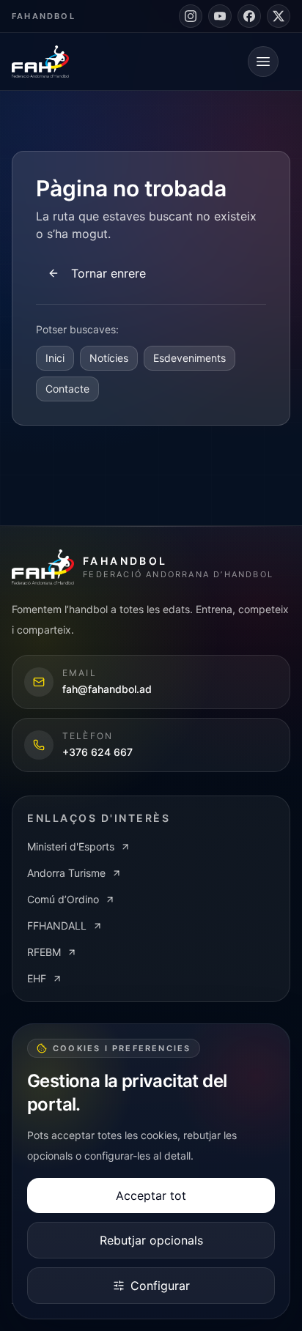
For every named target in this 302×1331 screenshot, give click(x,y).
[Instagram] (190, 16)
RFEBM (44, 952)
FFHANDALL (56, 925)
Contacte (67, 388)
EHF (36, 978)
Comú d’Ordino (63, 899)
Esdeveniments (189, 358)
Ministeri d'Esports (70, 846)
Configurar (160, 1285)
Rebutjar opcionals (151, 1240)
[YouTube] (220, 16)
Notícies (108, 358)
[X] (278, 16)
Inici (55, 358)
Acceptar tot (151, 1195)
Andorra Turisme (66, 873)
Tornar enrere (108, 273)
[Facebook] (249, 16)
